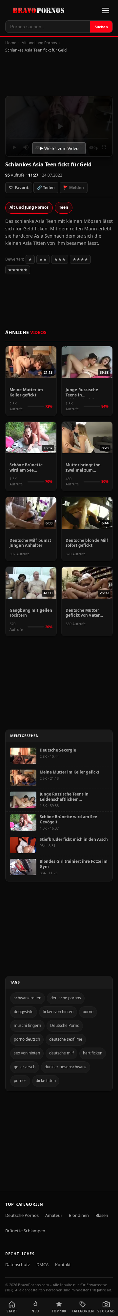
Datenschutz (17, 1264)
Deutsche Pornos (22, 1215)
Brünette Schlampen (25, 1231)
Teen (63, 207)
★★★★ (80, 259)
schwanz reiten (27, 998)
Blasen (101, 1215)
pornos (20, 1080)
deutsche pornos (65, 998)
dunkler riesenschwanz (66, 1067)
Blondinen (79, 1215)
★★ (43, 259)
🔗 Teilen (46, 187)
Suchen (101, 26)
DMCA (42, 1264)
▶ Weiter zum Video (59, 148)
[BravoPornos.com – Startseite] (40, 10)
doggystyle (23, 1011)
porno (88, 1011)
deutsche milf (61, 1053)
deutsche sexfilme (65, 1039)
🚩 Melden (73, 187)
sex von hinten (27, 1053)
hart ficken (92, 1053)
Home (10, 43)
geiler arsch (24, 1067)
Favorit (19, 187)
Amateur (53, 1215)
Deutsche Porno (64, 1025)
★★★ (60, 259)
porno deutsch (27, 1039)
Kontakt (63, 1264)
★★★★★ (18, 270)
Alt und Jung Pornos (39, 43)
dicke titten (46, 1080)
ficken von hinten (58, 1011)
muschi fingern (27, 1025)
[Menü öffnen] (105, 10)
